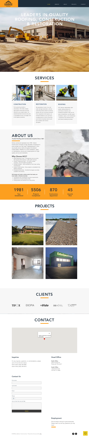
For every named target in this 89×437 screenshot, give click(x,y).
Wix (41, 433)
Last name (14, 385)
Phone (13, 396)
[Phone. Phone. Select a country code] (14, 398)
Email (13, 390)
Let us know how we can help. (19, 401)
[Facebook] (73, 434)
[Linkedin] (76, 434)
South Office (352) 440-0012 (19, 366)
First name (14, 380)
